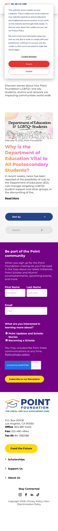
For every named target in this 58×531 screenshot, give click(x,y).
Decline (29, 71)
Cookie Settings (29, 56)
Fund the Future (21, 448)
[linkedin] (32, 495)
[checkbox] (26, 338)
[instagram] (20, 495)
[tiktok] (37, 495)
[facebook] (26, 495)
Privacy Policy (35, 501)
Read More (12, 198)
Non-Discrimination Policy (33, 503)
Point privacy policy (17, 354)
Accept (29, 64)
